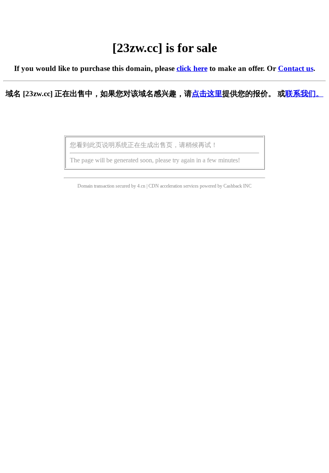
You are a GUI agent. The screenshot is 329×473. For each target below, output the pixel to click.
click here (192, 68)
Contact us (295, 68)
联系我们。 (304, 93)
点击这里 (207, 93)
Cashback (232, 186)
